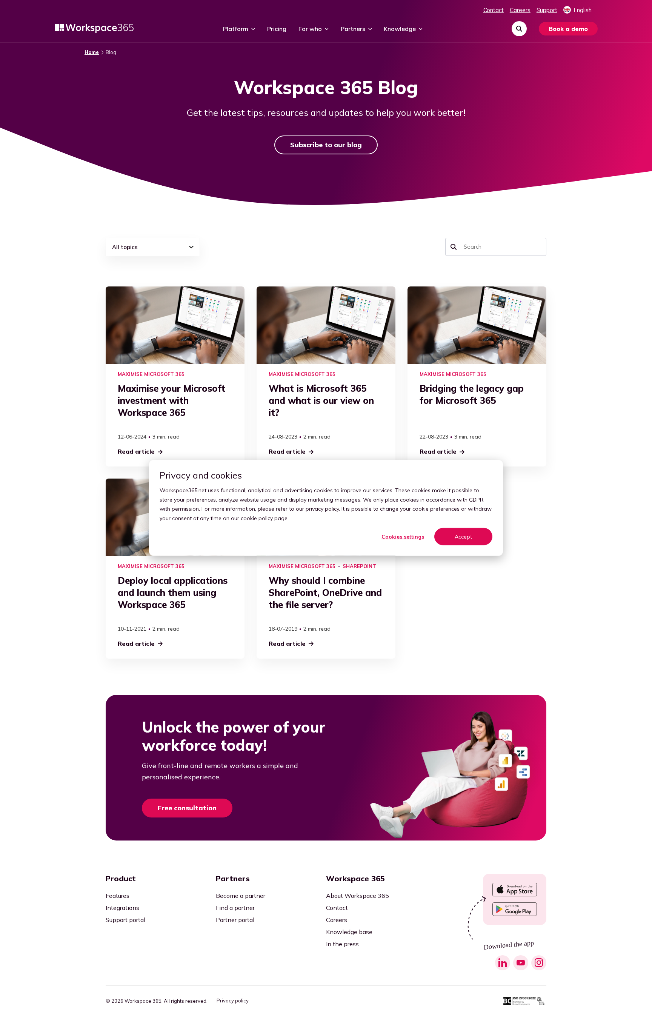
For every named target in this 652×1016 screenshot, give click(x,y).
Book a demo (568, 28)
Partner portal (235, 920)
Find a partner (235, 908)
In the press (342, 944)
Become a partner (240, 896)
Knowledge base (349, 932)
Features (117, 896)
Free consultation (187, 808)
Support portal (125, 920)
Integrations (122, 908)
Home (92, 52)
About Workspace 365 (357, 896)
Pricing (276, 29)
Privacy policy (233, 1000)
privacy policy (322, 508)
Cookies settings (402, 536)
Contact (493, 10)
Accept (463, 536)
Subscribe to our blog (326, 144)
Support (547, 10)
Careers (520, 10)
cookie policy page (264, 518)
